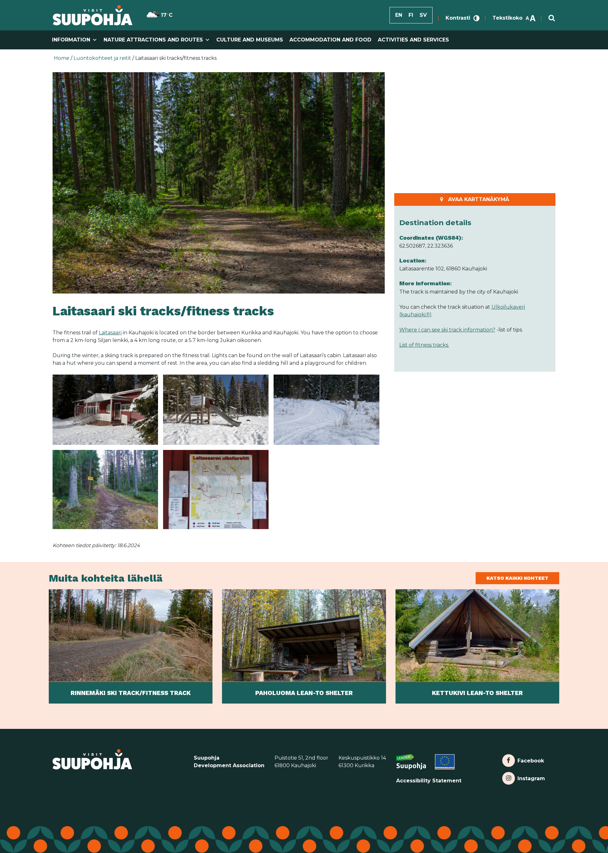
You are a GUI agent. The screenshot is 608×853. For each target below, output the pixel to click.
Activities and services (413, 40)
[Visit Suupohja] (92, 15)
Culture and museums (249, 40)
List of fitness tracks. (424, 345)
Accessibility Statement (428, 781)
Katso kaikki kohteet (517, 578)
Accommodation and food (330, 40)
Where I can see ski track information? (447, 330)
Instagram (531, 776)
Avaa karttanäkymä (478, 199)
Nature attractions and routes (153, 40)
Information (71, 40)
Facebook (530, 759)
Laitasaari (110, 333)
